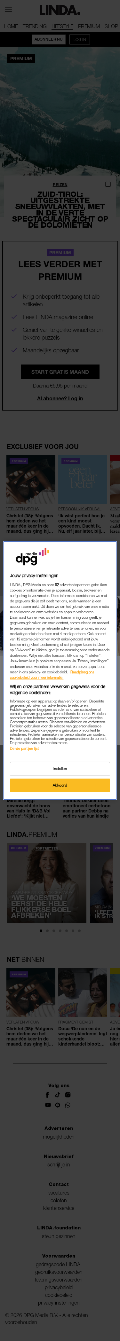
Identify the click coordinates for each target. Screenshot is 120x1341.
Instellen (60, 768)
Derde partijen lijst (24, 748)
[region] (60, 670)
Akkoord (60, 785)
